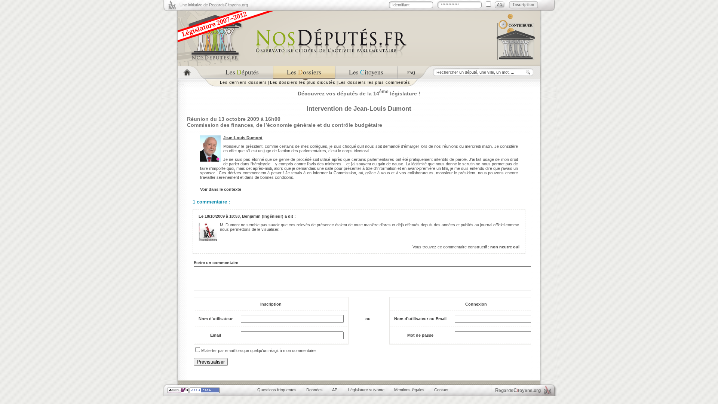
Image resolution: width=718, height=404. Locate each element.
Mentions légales (409, 390)
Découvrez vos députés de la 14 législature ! (359, 94)
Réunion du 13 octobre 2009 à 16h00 (233, 119)
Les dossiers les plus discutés (302, 82)
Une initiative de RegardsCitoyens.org (214, 5)
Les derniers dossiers (243, 82)
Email (215, 335)
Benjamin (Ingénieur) (262, 216)
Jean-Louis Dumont (243, 137)
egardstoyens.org (518, 390)
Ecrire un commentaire (216, 262)
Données (314, 390)
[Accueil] (194, 72)
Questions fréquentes (277, 390)
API (335, 390)
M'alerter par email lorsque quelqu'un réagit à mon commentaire (258, 350)
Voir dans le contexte (220, 189)
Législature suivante (366, 390)
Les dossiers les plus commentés (374, 82)
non (494, 247)
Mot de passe (420, 335)
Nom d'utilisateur (216, 318)
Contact (441, 390)
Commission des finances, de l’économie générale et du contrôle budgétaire (284, 125)
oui (516, 247)
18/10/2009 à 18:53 (222, 216)
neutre (505, 247)
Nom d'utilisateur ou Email (420, 318)
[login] (499, 5)
